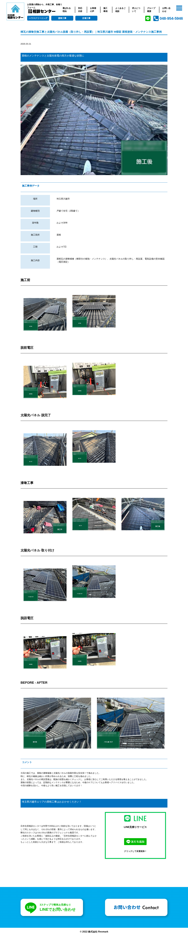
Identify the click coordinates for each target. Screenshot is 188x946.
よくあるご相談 (120, 9)
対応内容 (80, 9)
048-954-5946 (171, 18)
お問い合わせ (166, 9)
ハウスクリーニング (38, 18)
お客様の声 (93, 9)
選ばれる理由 (67, 9)
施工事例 (105, 9)
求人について (136, 9)
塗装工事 (62, 18)
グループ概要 (151, 9)
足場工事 (86, 18)
